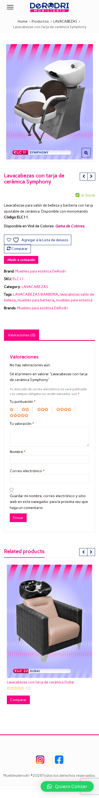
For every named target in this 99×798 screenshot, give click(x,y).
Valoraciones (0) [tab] (21, 335)
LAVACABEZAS (35, 287)
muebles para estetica (74, 300)
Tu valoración (22, 423)
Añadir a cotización (21, 260)
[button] (90, 157)
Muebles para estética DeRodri (40, 271)
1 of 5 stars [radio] (13, 409)
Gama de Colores (69, 226)
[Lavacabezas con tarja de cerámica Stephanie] (83, 177)
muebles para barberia (35, 300)
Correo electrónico (27, 471)
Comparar (19, 248)
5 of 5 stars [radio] (21, 415)
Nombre (18, 452)
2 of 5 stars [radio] (27, 409)
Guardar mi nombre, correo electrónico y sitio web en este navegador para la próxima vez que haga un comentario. (49, 502)
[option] (49, 101)
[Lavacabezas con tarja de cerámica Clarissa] (91, 177)
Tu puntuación (23, 401)
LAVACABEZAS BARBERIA (35, 294)
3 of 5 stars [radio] (44, 409)
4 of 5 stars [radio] (65, 409)
